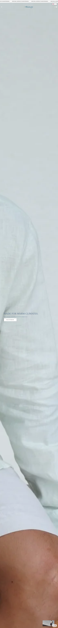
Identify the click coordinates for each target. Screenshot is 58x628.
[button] (54, 4)
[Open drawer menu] (1, 7)
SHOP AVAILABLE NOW (11, 319)
